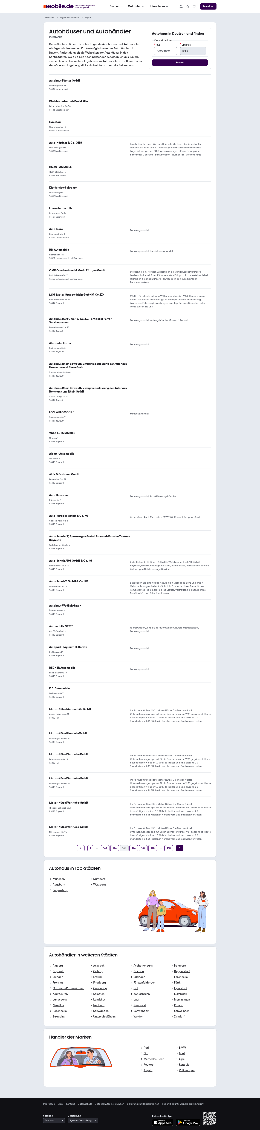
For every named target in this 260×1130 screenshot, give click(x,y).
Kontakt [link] (70, 1104)
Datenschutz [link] (85, 1104)
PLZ (158, 44)
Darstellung (74, 1115)
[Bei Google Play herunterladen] (188, 1122)
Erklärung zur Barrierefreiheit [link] (143, 1104)
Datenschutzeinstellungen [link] (109, 1104)
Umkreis (186, 44)
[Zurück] (81, 848)
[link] (188, 6)
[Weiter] (179, 848)
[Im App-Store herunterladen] (163, 1122)
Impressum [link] (49, 1104)
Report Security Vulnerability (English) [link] (183, 1104)
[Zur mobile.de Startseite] (72, 6)
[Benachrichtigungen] (181, 6)
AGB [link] (60, 1104)
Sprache (48, 1115)
